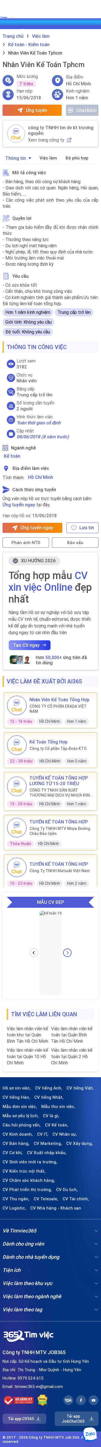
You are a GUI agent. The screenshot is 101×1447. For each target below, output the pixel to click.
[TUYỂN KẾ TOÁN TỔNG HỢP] (17, 827)
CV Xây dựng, (79, 1143)
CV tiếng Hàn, (16, 1097)
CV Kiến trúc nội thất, (24, 1171)
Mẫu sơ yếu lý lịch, (21, 1115)
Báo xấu (75, 542)
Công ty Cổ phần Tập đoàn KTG (58, 748)
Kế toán (12, 456)
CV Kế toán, (56, 1125)
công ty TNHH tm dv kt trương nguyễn (60, 130)
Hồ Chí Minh (40, 477)
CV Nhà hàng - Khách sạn (55, 1208)
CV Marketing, (48, 1143)
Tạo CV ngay (26, 645)
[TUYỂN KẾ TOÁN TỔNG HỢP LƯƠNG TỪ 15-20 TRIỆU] (17, 786)
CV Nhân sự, (64, 1134)
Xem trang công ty (46, 140)
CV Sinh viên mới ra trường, (30, 1161)
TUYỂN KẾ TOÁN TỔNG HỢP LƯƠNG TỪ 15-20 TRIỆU (58, 780)
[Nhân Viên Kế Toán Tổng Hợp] (17, 705)
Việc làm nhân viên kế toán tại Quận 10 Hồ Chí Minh (27, 1056)
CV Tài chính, (76, 1198)
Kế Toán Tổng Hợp (48, 742)
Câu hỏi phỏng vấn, (22, 1125)
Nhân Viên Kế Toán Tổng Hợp (59, 699)
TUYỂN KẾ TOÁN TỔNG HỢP (58, 822)
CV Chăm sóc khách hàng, (29, 1180)
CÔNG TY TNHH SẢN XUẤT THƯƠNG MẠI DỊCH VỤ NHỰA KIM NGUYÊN (59, 793)
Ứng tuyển (36, 110)
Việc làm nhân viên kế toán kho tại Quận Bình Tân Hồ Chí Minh (27, 1035)
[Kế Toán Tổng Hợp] (17, 745)
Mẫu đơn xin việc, (20, 1106)
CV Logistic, (14, 1208)
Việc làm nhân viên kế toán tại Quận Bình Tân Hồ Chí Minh (71, 1035)
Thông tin (15, 158)
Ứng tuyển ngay (19, 504)
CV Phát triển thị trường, (27, 1189)
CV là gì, (51, 1115)
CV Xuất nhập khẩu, (46, 1152)
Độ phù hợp (76, 158)
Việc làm (48, 158)
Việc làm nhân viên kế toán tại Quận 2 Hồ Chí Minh (71, 1056)
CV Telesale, (46, 1198)
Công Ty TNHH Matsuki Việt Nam (59, 870)
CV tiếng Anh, (48, 1088)
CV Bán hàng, (16, 1143)
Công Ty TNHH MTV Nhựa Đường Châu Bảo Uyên (59, 831)
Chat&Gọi (86, 110)
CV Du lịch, (67, 1189)
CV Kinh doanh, (18, 1134)
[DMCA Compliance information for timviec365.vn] (42, 1400)
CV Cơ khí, (13, 1152)
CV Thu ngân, (16, 1198)
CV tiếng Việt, (80, 1088)
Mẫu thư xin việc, (58, 1106)
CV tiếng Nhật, (48, 1097)
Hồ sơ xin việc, (17, 1088)
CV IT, (42, 1134)
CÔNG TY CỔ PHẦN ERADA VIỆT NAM (58, 709)
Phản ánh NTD (26, 542)
